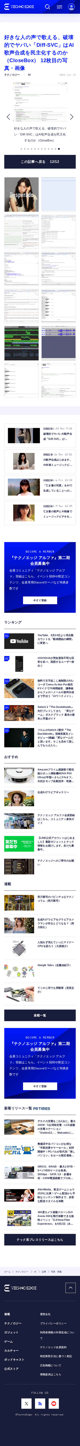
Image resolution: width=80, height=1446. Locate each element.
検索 (47, 7)
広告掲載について (50, 1365)
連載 (7, 1314)
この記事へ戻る (40, 161)
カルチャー (11, 1350)
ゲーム (8, 1341)
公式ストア (11, 1368)
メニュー (59, 7)
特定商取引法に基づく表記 (56, 1356)
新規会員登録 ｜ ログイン (71, 7)
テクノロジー (13, 1323)
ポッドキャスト (14, 1359)
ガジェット (11, 1332)
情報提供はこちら (50, 1374)
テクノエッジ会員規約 (53, 1347)
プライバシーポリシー (53, 1323)
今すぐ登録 (40, 600)
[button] (8, 116)
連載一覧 (40, 1015)
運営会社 (45, 1314)
